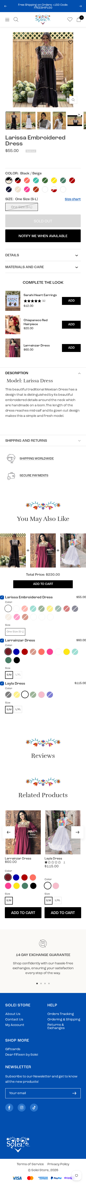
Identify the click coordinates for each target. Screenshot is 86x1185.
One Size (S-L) (21, 207)
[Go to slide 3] (45, 983)
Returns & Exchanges (56, 1026)
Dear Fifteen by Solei (21, 1055)
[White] (25, 694)
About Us (12, 1014)
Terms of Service (30, 1164)
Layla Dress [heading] (53, 858)
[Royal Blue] (16, 651)
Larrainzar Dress (20, 640)
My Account (14, 1025)
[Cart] (79, 19)
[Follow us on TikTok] (34, 1108)
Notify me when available (43, 236)
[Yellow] (66, 651)
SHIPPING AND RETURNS (26, 441)
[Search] (16, 19)
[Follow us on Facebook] (9, 1108)
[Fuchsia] (50, 651)
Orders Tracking (60, 1014)
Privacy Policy (58, 1164)
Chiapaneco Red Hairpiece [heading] (36, 322)
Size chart (73, 199)
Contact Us (14, 1019)
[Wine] (8, 651)
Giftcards (12, 1049)
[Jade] (8, 660)
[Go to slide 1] (37, 983)
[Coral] (41, 651)
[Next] (77, 832)
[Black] (16, 660)
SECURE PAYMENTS (34, 475)
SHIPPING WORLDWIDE (37, 458)
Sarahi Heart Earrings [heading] (40, 295)
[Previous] (8, 832)
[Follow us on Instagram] (22, 1108)
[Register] (74, 1093)
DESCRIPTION (16, 373)
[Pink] (41, 694)
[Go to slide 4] (49, 983)
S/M (9, 675)
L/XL (18, 709)
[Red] (24, 651)
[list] (43, 324)
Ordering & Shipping (63, 1019)
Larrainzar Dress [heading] (37, 345)
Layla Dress (15, 683)
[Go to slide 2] (41, 983)
